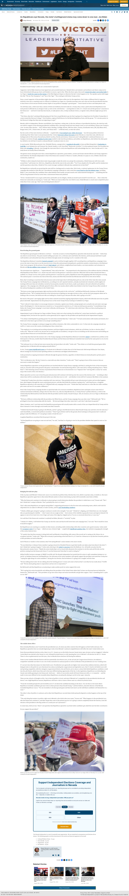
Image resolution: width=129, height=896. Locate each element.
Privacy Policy (83, 892)
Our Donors (59, 11)
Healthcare (38, 1)
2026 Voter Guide (6, 9)
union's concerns (64, 547)
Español (124, 5)
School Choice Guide (38, 9)
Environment (46, 1)
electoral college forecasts (66, 135)
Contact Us (19, 11)
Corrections (40, 11)
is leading (30, 148)
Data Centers (16, 9)
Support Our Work (113, 1)
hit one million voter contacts (37, 267)
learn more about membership (69, 821)
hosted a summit (47, 261)
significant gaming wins (77, 529)
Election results (26, 9)
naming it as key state (45, 139)
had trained (52, 265)
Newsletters (124, 1)
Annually (71, 806)
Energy (65, 1)
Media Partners (67, 11)
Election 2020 (55, 20)
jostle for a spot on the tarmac (37, 94)
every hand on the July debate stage (88, 171)
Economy (17, 1)
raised (87, 337)
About (3, 11)
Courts (60, 1)
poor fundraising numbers (67, 508)
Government (10, 1)
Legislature (54, 1)
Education (31, 1)
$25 (79, 812)
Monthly (65, 806)
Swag (47, 11)
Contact (92, 892)
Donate (52, 11)
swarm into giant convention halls (96, 92)
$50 (50, 817)
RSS (89, 892)
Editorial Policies (10, 11)
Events (26, 11)
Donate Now (64, 826)
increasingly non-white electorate (71, 133)
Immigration (71, 1)
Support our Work (105, 892)
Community (79, 1)
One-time (58, 806)
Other (79, 817)
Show (64, 888)
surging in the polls (73, 144)
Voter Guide (24, 1)
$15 (50, 812)
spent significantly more (37, 350)
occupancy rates (28, 529)
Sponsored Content (78, 11)
